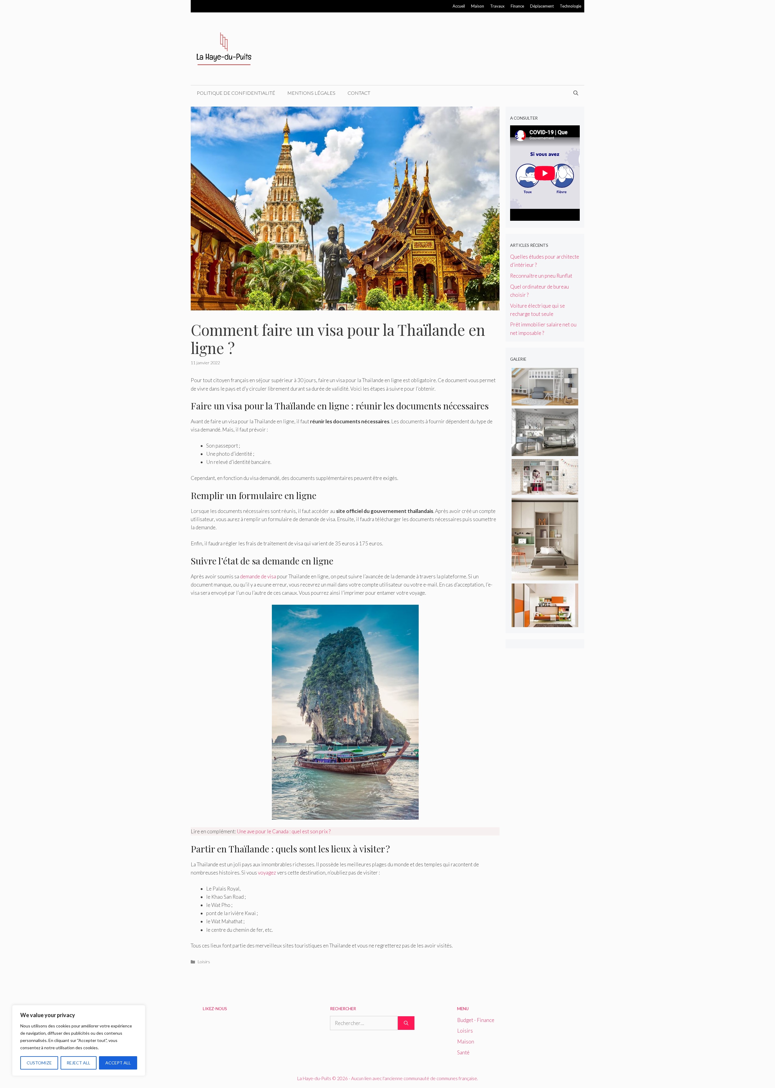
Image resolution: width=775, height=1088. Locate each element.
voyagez (267, 872)
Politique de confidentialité (236, 93)
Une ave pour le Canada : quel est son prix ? (284, 831)
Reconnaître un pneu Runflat (541, 276)
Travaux (497, 6)
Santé (463, 1052)
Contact (359, 93)
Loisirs (204, 961)
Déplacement (542, 6)
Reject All (78, 1062)
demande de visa (258, 576)
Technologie (570, 6)
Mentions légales (311, 93)
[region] (78, 1040)
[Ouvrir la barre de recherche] (575, 93)
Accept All (118, 1062)
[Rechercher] (406, 1023)
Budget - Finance (475, 1020)
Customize (39, 1062)
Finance (517, 6)
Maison (477, 6)
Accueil (459, 6)
